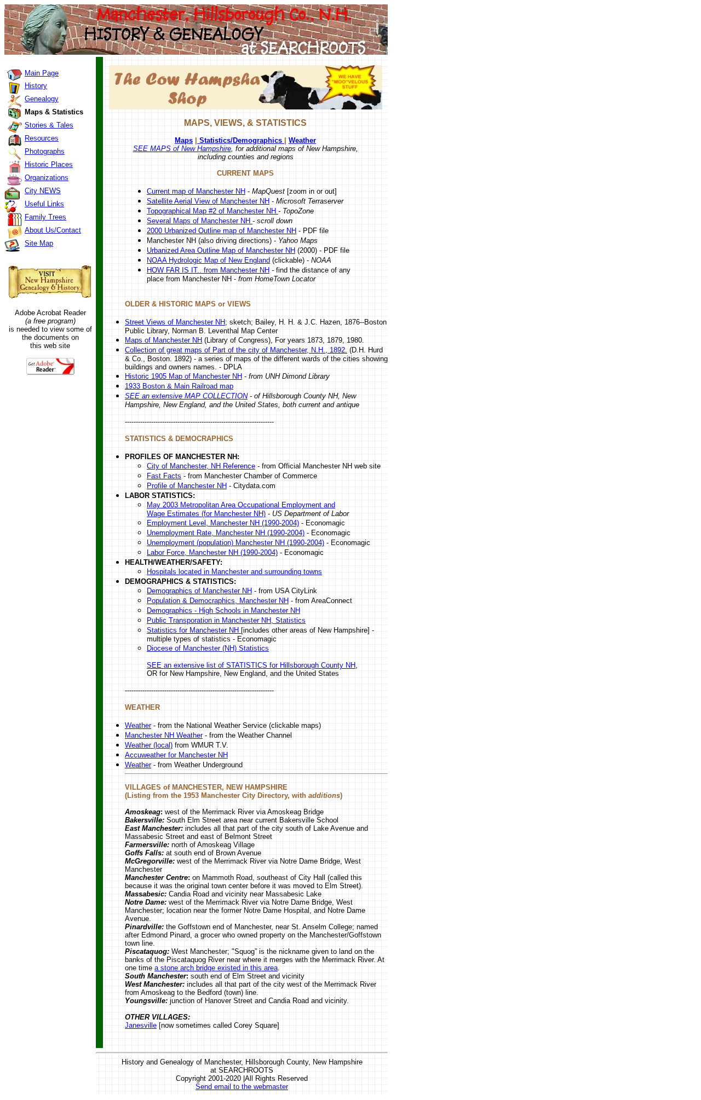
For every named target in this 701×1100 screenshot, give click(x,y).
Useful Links (44, 204)
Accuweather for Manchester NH (176, 755)
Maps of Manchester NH (163, 340)
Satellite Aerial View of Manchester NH (208, 201)
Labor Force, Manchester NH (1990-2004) (212, 552)
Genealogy (42, 99)
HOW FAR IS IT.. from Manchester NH (208, 270)
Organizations (46, 177)
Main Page (42, 73)
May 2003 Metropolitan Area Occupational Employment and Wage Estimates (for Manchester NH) (241, 509)
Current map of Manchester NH (196, 191)
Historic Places (49, 164)
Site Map (39, 243)
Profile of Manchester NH (187, 486)
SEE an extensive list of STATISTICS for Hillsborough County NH (251, 665)
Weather (302, 140)
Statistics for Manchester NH (194, 630)
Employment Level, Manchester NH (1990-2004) (223, 523)
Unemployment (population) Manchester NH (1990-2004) (235, 543)
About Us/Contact (53, 230)
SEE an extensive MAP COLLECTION (186, 396)
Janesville (141, 1025)
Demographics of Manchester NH (199, 591)
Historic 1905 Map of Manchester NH (183, 376)
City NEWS (43, 191)
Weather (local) (149, 745)
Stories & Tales (49, 125)
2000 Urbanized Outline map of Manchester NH (221, 231)
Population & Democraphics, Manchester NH (218, 601)
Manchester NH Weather (164, 735)
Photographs (45, 151)
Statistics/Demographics (240, 140)
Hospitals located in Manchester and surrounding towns (234, 572)
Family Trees (45, 217)
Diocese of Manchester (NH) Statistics (208, 648)
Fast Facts (164, 476)
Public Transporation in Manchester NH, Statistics (226, 620)
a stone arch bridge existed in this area (216, 968)
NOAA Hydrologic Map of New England (208, 260)
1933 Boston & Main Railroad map (179, 386)
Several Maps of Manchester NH (199, 221)
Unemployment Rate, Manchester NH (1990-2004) (225, 533)
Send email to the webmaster (242, 1086)
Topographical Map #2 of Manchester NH (212, 211)
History (36, 86)
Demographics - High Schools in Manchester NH (223, 610)
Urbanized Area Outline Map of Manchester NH (221, 250)
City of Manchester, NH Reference (201, 466)
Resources (42, 138)
